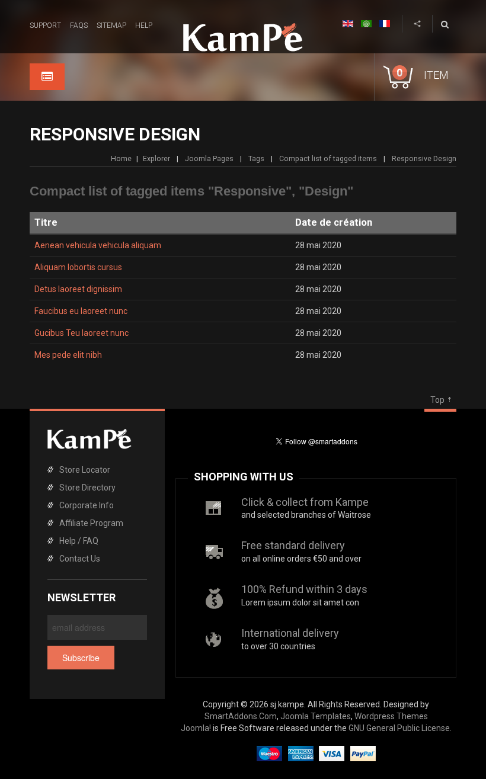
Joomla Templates (315, 716)
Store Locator (84, 470)
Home (121, 158)
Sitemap (111, 25)
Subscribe (81, 657)
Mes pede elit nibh (68, 355)
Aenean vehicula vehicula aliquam (97, 245)
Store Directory (87, 487)
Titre (45, 222)
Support (45, 25)
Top (437, 400)
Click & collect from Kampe (305, 502)
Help (143, 25)
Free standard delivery (293, 545)
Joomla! (196, 728)
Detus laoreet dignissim (78, 289)
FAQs (79, 25)
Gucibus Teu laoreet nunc (81, 333)
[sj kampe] (243, 37)
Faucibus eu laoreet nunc (80, 311)
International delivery (290, 633)
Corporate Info (86, 505)
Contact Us (79, 558)
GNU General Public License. (400, 728)
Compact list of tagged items (328, 158)
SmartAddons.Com (240, 716)
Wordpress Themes (391, 716)
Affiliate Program (91, 523)
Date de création (333, 222)
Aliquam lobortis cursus (78, 267)
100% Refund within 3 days (304, 589)
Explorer (156, 158)
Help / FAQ (78, 541)
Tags (256, 158)
